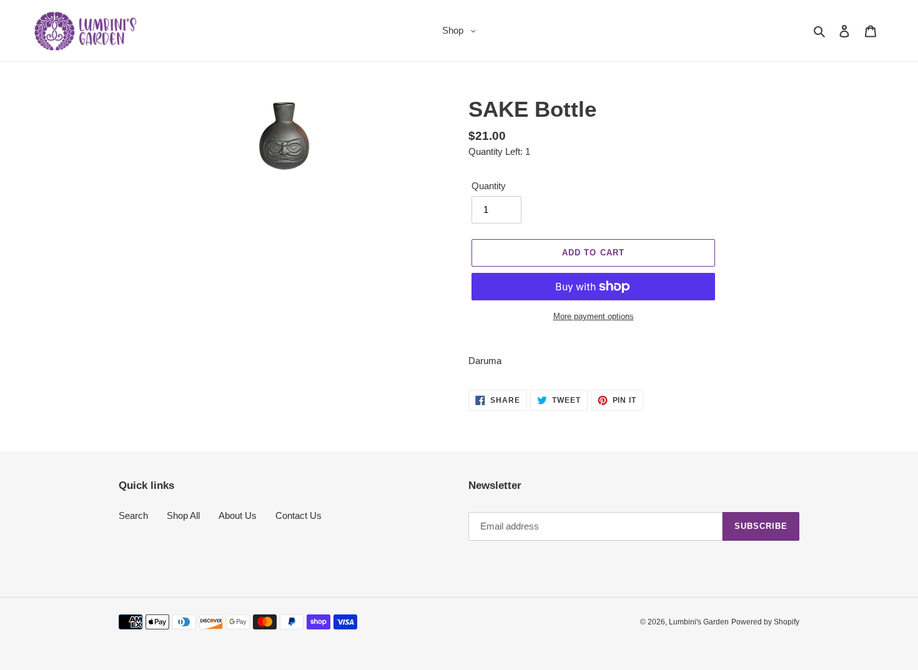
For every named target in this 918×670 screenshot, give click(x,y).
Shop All (183, 515)
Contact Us (298, 515)
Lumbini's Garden (699, 622)
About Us (238, 515)
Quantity (488, 185)
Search (133, 515)
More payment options (593, 316)
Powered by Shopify (765, 622)
